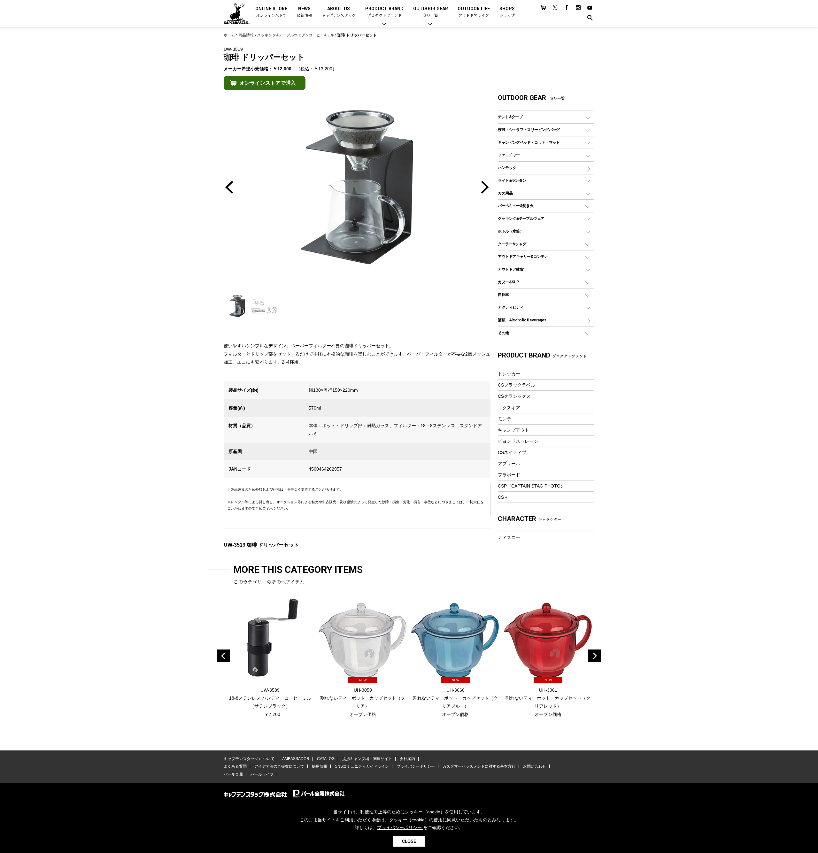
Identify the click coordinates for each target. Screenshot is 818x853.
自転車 (503, 294)
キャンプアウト (513, 430)
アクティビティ (510, 307)
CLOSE (409, 841)
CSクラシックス (514, 396)
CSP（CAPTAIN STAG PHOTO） (531, 485)
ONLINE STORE (271, 12)
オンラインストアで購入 (268, 83)
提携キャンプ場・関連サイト (367, 759)
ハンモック (507, 167)
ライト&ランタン (512, 180)
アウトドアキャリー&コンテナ (523, 256)
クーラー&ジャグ (512, 244)
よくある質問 (235, 766)
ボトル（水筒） (510, 231)
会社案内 (407, 759)
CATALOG (326, 759)
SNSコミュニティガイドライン (362, 766)
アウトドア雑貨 (510, 269)
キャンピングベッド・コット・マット (528, 142)
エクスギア (509, 407)
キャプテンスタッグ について (249, 759)
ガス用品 (505, 193)
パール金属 (233, 774)
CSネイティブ (512, 452)
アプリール (509, 463)
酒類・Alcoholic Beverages (522, 320)
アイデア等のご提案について (279, 766)
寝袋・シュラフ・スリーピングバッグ (528, 129)
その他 (503, 332)
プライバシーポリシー (416, 766)
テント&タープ (510, 116)
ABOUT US (338, 12)
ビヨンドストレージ (518, 441)
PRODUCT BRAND (384, 12)
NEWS (304, 12)
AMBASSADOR (295, 759)
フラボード (509, 474)
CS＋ (503, 497)
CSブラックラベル (516, 385)
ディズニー (509, 537)
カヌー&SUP (508, 282)
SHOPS (507, 12)
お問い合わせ (534, 766)
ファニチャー (509, 154)
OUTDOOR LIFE (474, 12)
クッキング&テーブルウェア (521, 218)
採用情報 (319, 766)
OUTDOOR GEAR (430, 12)
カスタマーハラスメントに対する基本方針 (479, 766)
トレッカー (509, 373)
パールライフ (262, 774)
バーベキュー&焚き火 (515, 205)
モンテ (504, 418)
